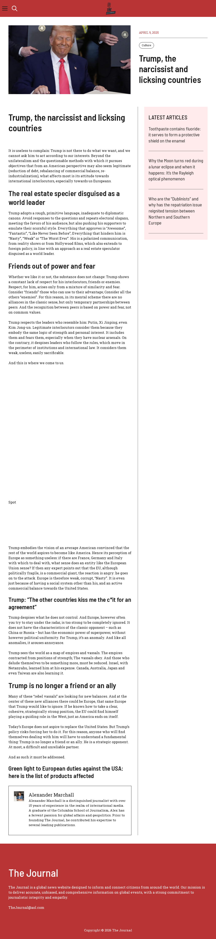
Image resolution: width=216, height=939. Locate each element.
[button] (14, 8)
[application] (69, 455)
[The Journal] (110, 8)
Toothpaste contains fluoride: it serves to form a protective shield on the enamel (174, 134)
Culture (146, 45)
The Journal (122, 930)
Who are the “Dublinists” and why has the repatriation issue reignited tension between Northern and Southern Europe (175, 210)
